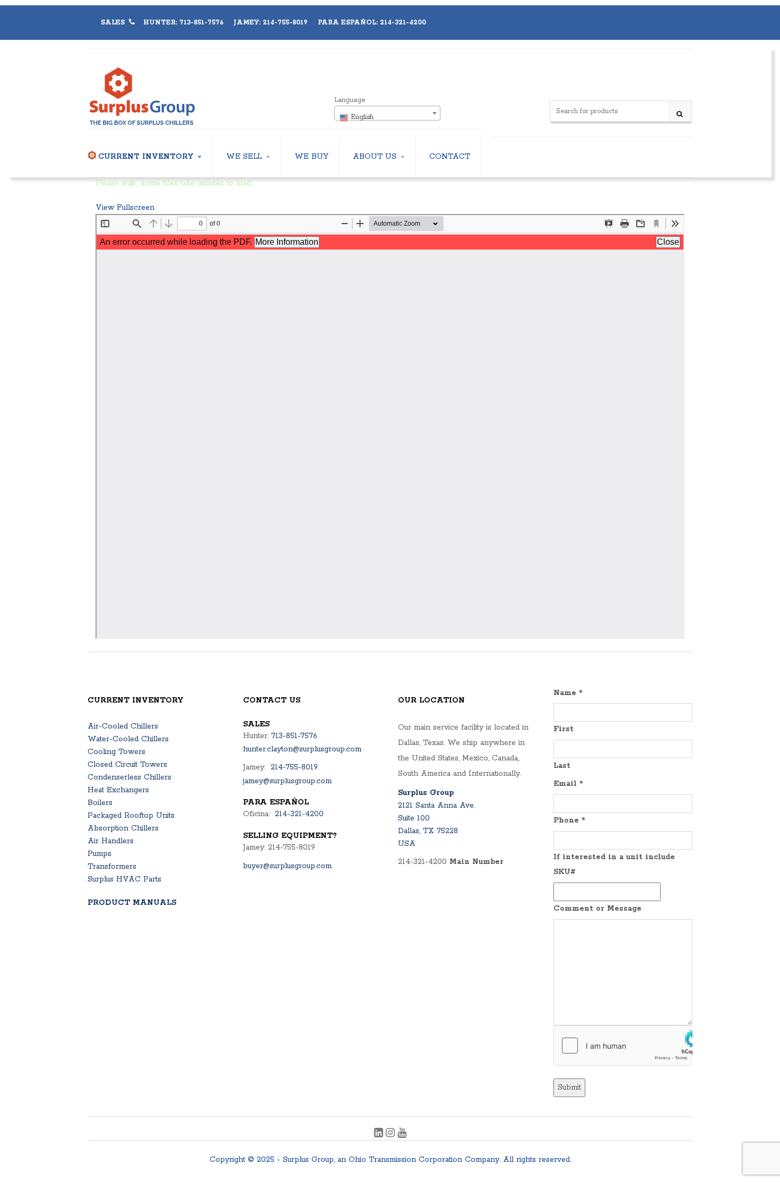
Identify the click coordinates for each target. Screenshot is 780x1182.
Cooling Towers (116, 752)
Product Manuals (132, 902)
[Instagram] (391, 1134)
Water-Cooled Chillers (128, 739)
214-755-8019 (294, 767)
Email (568, 784)
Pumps (99, 854)
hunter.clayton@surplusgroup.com (302, 749)
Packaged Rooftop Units (131, 815)
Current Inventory (145, 156)
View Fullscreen (125, 207)
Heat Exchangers (118, 790)
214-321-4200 (299, 814)
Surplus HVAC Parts (124, 879)
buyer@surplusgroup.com (287, 866)
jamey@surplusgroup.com (287, 781)
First (563, 729)
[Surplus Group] (172, 96)
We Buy (311, 156)
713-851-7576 (294, 736)
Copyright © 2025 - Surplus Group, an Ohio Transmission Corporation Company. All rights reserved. (390, 1159)
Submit (569, 1087)
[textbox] (387, 117)
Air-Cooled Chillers (123, 726)
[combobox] (387, 113)
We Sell (244, 156)
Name (568, 693)
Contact (449, 156)
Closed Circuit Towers (127, 764)
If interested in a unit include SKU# (614, 864)
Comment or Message (597, 908)
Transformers (112, 866)
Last (561, 765)
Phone (569, 820)
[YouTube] (401, 1134)
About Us (374, 156)
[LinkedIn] (380, 1134)
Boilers (100, 803)
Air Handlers (111, 841)
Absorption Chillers (123, 828)
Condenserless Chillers (129, 777)
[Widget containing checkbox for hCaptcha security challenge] (623, 1045)
